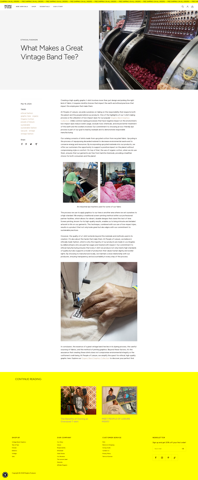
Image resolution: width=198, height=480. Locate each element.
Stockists (59, 462)
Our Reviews (61, 456)
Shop (34, 6)
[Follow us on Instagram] (162, 457)
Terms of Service (107, 456)
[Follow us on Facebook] (156, 457)
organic (35, 116)
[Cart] (192, 7)
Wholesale (60, 450)
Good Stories (61, 453)
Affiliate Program (62, 465)
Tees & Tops (15, 445)
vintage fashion (27, 134)
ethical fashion (29, 40)
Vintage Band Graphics (19, 442)
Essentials (45, 6)
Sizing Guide (106, 448)
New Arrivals (22, 6)
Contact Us (105, 450)
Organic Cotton (27, 119)
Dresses (14, 448)
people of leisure (27, 122)
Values (59, 445)
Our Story (58, 6)
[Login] (188, 7)
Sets (13, 456)
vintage (32, 131)
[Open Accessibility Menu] (5, 475)
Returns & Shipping (108, 445)
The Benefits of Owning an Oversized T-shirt (74, 420)
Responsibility (61, 448)
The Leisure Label (62, 459)
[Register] (183, 448)
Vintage (14, 453)
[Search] (183, 7)
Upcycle (24, 131)
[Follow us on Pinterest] (168, 457)
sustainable (25, 125)
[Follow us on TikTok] (175, 457)
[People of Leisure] (8, 6)
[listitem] (21, 144)
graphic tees (26, 116)
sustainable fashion (29, 128)
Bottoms (14, 450)
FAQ (103, 442)
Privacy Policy (106, 453)
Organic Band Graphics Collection (95, 358)
